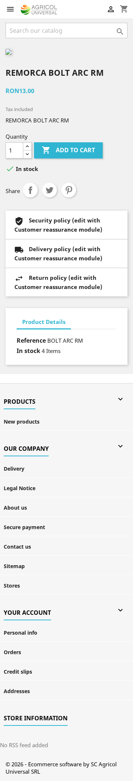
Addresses (17, 691)
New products (22, 421)
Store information (36, 718)
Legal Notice (19, 488)
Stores (12, 585)
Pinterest (68, 190)
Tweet (49, 190)
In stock (28, 350)
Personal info (20, 632)
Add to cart (68, 150)
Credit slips (18, 671)
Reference (31, 340)
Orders (12, 652)
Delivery (14, 468)
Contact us (17, 546)
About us (15, 507)
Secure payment (24, 527)
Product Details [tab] (43, 321)
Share (30, 190)
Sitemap (14, 566)
